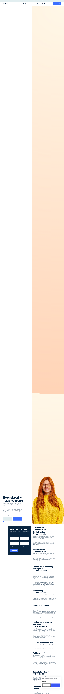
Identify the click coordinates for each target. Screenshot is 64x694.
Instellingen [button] (44, 681)
